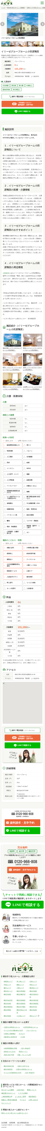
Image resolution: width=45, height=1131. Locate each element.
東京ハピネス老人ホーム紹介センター (14, 1113)
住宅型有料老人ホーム (30, 1027)
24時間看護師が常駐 (10, 1048)
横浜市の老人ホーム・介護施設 (16, 7)
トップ (3, 7)
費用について (31, 1090)
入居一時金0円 (25, 1048)
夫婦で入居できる (23, 1066)
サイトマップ (6, 1103)
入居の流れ (20, 1090)
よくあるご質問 (20, 1096)
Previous (2, 24)
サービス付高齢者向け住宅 (12, 1072)
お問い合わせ (33, 1100)
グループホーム (31, 1030)
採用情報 (12, 1122)
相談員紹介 (32, 1096)
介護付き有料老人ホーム (12, 1027)
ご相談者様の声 (6, 1096)
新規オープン (23, 1051)
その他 (22, 1037)
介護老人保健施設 (9, 1034)
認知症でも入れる (9, 1051)
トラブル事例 (23, 1093)
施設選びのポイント (8, 1093)
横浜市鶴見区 (8, 1069)
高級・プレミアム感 (24, 1055)
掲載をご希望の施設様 (9, 1100)
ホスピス (22, 1034)
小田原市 (6, 273)
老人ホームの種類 (7, 1090)
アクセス (23, 1100)
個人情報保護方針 (23, 1122)
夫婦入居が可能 (9, 1055)
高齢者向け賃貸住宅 (10, 1037)
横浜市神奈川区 (9, 1066)
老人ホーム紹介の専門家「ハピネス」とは (22, 951)
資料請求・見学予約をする (24, 870)
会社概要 (4, 1122)
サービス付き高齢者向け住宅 (13, 1030)
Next (42, 24)
